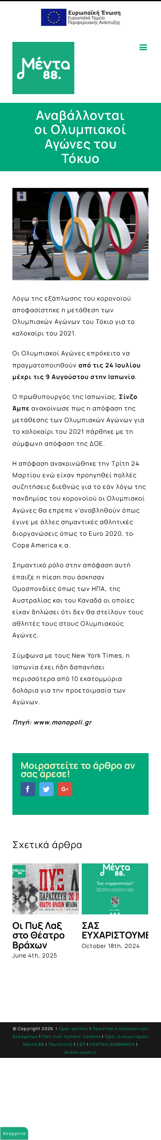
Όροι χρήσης (73, 1028)
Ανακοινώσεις (80, 1052)
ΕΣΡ (81, 1044)
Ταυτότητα (60, 1044)
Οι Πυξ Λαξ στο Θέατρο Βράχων (38, 935)
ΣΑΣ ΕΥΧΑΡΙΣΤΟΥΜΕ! (118, 930)
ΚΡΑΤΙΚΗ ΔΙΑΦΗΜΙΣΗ (112, 1044)
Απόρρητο (14, 1133)
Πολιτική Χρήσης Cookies (71, 1036)
